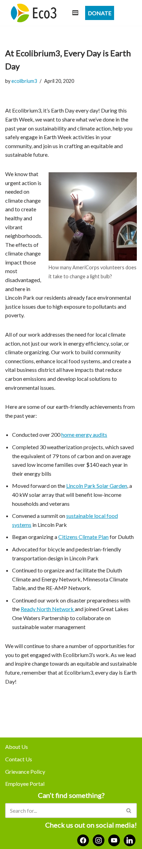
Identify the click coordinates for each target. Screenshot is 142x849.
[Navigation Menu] (75, 12)
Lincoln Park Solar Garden (96, 485)
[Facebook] (83, 839)
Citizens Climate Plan (83, 536)
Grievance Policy (25, 771)
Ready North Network (48, 609)
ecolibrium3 (24, 81)
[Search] (129, 810)
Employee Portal (24, 783)
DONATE (99, 13)
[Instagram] (98, 839)
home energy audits (84, 434)
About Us (16, 746)
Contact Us (18, 759)
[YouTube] (114, 839)
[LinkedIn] (129, 839)
